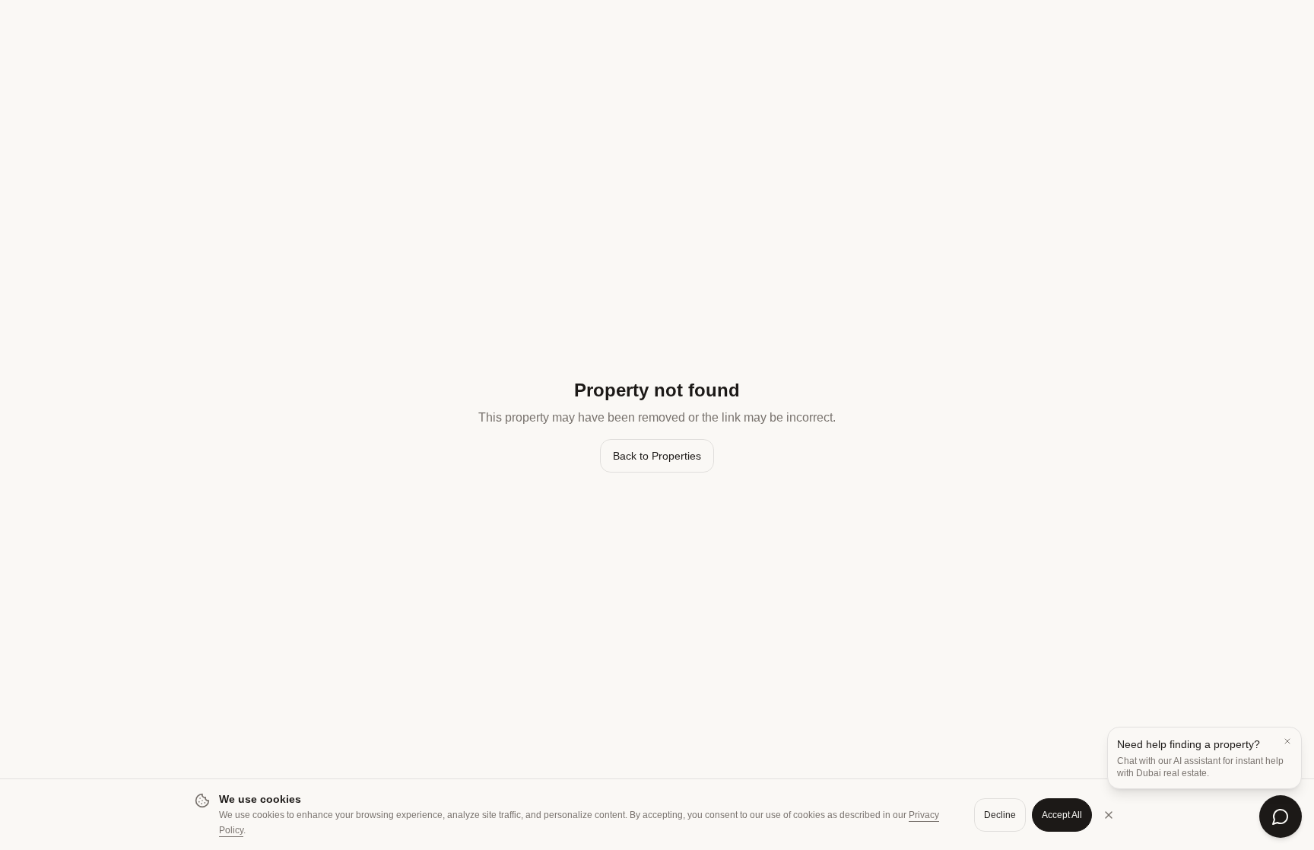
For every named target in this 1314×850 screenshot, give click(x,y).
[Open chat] (1280, 816)
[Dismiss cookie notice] (1108, 815)
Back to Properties (657, 456)
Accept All (1062, 815)
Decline (1000, 815)
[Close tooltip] (1287, 741)
